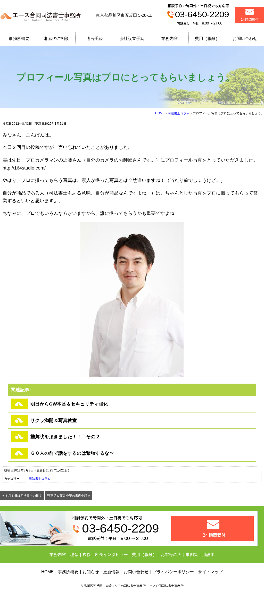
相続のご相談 (56, 38)
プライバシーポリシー (173, 572)
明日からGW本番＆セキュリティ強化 (69, 404)
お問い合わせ (245, 38)
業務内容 (169, 38)
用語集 (208, 554)
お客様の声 (171, 554)
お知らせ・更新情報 (101, 572)
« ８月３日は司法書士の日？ (22, 495)
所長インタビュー (111, 554)
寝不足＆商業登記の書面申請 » (68, 495)
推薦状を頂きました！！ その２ (65, 436)
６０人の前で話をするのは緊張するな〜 (72, 453)
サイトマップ (210, 572)
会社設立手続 (132, 38)
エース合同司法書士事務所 (41, 15)
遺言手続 (94, 38)
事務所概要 (19, 38)
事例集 (192, 554)
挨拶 (86, 554)
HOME (159, 113)
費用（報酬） (207, 38)
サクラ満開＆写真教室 (53, 420)
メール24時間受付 (249, 15)
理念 (74, 554)
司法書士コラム (178, 113)
